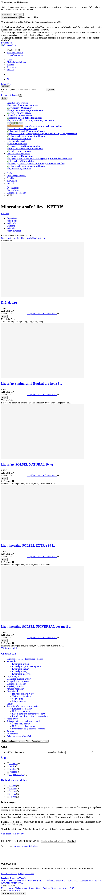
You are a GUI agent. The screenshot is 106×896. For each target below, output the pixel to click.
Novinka (13, 769)
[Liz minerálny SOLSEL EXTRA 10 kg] (42, 539)
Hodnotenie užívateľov (14, 780)
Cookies (46, 888)
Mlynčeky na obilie (15, 686)
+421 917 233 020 (9, 873)
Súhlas (38, 888)
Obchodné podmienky (16, 62)
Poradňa (10, 64)
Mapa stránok (7, 888)
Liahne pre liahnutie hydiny (19, 679)
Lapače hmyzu (13, 676)
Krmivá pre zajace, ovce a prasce (26, 666)
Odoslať (71, 841)
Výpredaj (13, 772)
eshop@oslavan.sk (26, 873)
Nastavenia (6, 14)
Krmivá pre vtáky (19, 671)
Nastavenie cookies (59, 888)
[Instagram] (8, 79)
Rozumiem (18, 14)
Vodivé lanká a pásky (21, 696)
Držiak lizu (9, 302)
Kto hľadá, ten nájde (10, 89)
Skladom (13, 763)
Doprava (86, 881)
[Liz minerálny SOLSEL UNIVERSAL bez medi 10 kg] (42, 620)
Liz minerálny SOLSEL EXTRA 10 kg (28, 545)
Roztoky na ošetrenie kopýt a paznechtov (30, 716)
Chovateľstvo (8, 653)
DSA (72, 888)
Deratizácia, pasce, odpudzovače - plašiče (25, 659)
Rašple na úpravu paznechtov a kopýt (28, 714)
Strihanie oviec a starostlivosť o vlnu (23, 721)
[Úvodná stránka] (9, 45)
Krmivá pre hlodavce (21, 674)
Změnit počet (7, 313)
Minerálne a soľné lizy (16, 684)
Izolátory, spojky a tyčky (23, 694)
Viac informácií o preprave (12, 834)
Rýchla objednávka (9, 95)
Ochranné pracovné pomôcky (19, 736)
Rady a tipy (12, 67)
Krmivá (10, 661)
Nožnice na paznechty (21, 711)
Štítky (4, 757)
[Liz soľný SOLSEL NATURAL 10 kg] (42, 458)
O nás (9, 59)
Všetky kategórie (8, 648)
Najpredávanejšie (16, 774)
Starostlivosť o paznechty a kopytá (22, 706)
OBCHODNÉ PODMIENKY (14, 881)
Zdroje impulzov (19, 701)
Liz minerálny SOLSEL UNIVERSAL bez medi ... (36, 626)
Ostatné (10, 704)
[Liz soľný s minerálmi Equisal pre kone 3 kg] (42, 377)
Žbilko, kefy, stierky (21, 724)
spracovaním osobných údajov (25, 846)
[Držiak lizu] (42, 296)
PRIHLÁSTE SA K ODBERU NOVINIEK (21, 841)
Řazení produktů (8, 235)
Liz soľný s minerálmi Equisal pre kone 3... (31, 383)
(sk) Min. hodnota (14, 752)
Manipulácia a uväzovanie (18, 681)
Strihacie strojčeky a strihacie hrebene (28, 729)
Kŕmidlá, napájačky (15, 689)
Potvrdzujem (6, 43)
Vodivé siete (17, 699)
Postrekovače (12, 719)
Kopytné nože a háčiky (22, 709)
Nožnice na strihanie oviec (23, 726)
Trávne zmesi (12, 734)
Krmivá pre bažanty (20, 669)
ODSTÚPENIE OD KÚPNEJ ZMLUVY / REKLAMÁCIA (55, 881)
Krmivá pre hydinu (20, 664)
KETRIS (5, 213)
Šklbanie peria (13, 731)
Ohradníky (12, 691)
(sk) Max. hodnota (57, 752)
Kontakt (10, 69)
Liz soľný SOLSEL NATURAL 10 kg (27, 464)
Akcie (12, 766)
